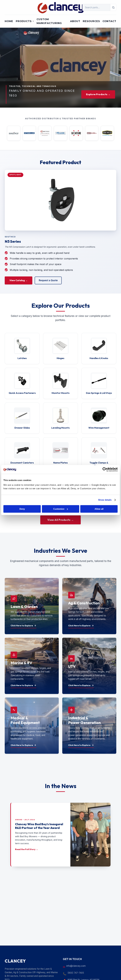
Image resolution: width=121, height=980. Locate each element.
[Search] (113, 7)
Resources (91, 21)
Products (24, 21)
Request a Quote (48, 280)
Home (9, 21)
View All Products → (60, 520)
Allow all (99, 509)
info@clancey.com (76, 965)
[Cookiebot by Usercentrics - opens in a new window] (105, 469)
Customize (58, 509)
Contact (109, 21)
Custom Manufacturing (49, 21)
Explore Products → (98, 94)
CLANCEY (15, 961)
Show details (105, 500)
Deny (22, 509)
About (75, 21)
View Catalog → (18, 280)
